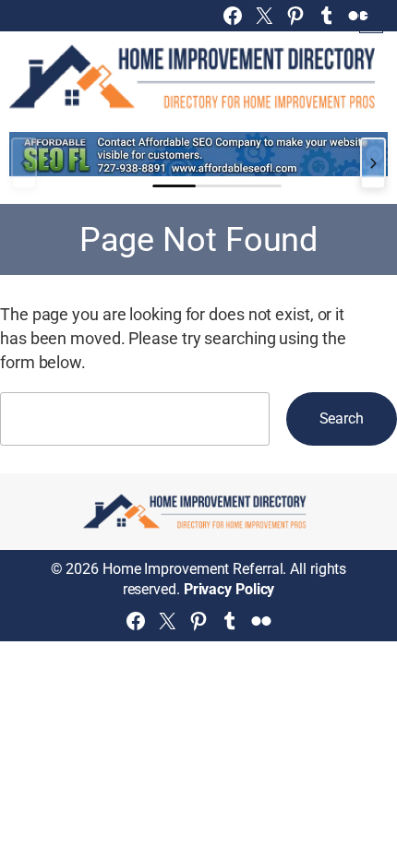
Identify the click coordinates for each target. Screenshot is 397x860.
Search (341, 418)
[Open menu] (371, 21)
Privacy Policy (229, 589)
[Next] (373, 163)
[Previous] (24, 163)
